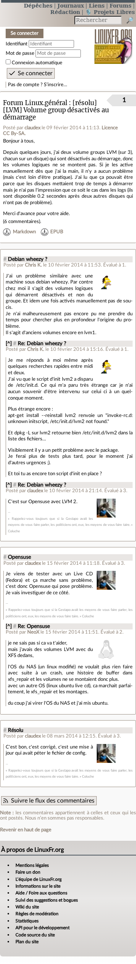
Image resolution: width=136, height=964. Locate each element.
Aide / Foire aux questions (41, 893)
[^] (9, 343)
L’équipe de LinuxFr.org (38, 879)
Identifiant (17, 44)
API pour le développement (42, 927)
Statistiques (27, 921)
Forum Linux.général (35, 103)
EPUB (56, 232)
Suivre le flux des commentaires (52, 801)
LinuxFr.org (113, 41)
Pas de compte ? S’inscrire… (37, 84)
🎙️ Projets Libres (110, 12)
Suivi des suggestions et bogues (46, 900)
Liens (97, 5)
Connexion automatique (37, 62)
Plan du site (27, 941)
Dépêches (38, 5)
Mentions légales (32, 865)
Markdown (24, 232)
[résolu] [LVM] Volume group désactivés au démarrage (56, 110)
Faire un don (27, 872)
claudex (32, 128)
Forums (120, 5)
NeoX (33, 632)
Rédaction (65, 12)
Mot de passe (20, 53)
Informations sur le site (37, 886)
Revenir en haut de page (25, 830)
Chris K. (33, 265)
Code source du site (35, 935)
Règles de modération (37, 913)
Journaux (70, 5)
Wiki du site (27, 907)
